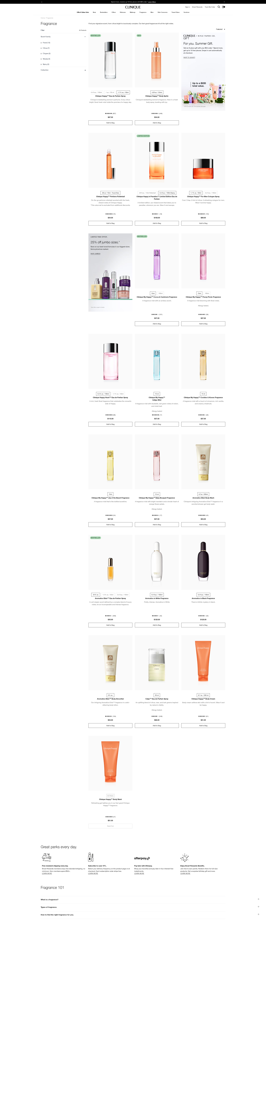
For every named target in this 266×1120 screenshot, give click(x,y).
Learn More (152, 2)
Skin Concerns (162, 12)
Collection (63, 69)
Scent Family (63, 36)
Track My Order (210, 7)
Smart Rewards (197, 7)
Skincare (123, 12)
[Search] (219, 7)
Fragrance (143, 12)
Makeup (132, 12)
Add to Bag (110, 123)
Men (152, 12)
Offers (114, 12)
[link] (64, 863)
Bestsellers (103, 12)
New (94, 12)
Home (43, 18)
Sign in (187, 7)
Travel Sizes (175, 12)
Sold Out (110, 826)
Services (186, 12)
